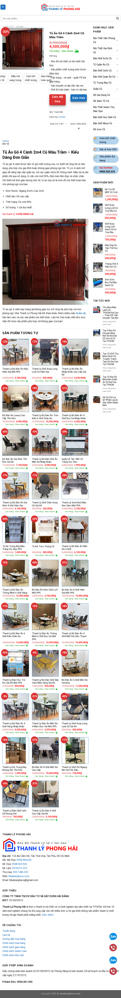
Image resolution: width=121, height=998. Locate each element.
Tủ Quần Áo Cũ (101, 64)
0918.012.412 (19, 868)
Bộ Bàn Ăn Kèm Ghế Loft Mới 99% (45, 591)
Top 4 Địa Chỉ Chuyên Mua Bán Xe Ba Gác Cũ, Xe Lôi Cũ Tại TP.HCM (110, 335)
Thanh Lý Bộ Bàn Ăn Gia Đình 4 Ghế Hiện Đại (14, 504)
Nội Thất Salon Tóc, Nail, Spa (104, 109)
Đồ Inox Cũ (99, 129)
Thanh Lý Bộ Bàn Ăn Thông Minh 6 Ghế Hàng (14, 591)
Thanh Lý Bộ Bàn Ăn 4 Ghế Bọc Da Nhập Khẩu (74, 417)
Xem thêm (47, 914)
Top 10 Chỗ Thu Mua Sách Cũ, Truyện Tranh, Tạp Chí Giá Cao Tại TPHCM (110, 359)
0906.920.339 (107, 171)
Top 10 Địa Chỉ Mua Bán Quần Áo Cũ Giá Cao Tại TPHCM (110, 381)
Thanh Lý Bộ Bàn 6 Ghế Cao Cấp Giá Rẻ (44, 812)
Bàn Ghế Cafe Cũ (102, 70)
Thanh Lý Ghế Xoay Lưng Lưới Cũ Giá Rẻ (74, 725)
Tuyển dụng (8, 930)
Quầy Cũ (97, 88)
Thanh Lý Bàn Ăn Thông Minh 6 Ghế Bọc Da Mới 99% (44, 636)
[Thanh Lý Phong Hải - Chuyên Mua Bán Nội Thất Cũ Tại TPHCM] (60, 7)
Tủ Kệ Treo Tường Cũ (43, 546)
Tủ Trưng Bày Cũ (102, 82)
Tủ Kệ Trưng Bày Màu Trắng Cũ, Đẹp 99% (13, 548)
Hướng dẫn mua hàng (13, 938)
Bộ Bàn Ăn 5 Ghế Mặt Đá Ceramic (74, 681)
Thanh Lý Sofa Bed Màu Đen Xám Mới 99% (74, 504)
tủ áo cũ (80, 313)
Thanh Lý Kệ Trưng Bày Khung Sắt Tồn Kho (14, 769)
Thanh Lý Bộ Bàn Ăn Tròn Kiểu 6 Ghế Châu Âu (45, 417)
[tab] (5, 144)
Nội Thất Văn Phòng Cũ (104, 40)
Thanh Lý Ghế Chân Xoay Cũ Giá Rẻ (45, 504)
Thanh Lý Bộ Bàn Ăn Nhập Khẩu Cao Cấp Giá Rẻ (74, 372)
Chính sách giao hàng (13, 947)
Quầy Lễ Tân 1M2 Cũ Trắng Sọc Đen (72, 460)
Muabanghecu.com (19, 876)
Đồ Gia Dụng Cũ (101, 95)
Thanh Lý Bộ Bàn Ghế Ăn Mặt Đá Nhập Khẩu (45, 460)
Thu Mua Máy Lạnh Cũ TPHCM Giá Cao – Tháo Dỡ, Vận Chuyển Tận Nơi (110, 312)
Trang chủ (8, 27)
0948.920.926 (19, 864)
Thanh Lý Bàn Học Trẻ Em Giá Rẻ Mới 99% (13, 681)
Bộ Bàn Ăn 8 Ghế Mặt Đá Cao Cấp (45, 769)
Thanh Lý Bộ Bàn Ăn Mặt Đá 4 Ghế (74, 548)
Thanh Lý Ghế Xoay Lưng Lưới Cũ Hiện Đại (45, 370)
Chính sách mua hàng (13, 943)
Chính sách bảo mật (13, 955)
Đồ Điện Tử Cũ (101, 101)
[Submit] (117, 18)
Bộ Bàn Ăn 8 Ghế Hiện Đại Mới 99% (73, 591)
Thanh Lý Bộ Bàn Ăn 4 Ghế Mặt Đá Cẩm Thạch (74, 635)
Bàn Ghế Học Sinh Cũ (104, 117)
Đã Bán (19, 27)
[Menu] (3, 7)
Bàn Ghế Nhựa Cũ (102, 123)
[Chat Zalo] (113, 959)
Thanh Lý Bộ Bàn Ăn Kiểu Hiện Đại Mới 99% (15, 370)
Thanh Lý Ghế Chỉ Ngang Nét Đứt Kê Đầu (74, 769)
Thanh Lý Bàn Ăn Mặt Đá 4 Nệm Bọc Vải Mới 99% (45, 725)
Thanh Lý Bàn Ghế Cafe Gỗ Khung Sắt (14, 812)
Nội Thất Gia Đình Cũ (102, 50)
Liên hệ (6, 935)
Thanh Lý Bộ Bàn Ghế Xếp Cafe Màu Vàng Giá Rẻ (45, 681)
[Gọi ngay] (113, 970)
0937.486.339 (20, 872)
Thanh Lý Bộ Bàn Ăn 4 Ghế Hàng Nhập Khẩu (13, 725)
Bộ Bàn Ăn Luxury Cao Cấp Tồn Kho (13, 417)
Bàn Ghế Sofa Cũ (102, 58)
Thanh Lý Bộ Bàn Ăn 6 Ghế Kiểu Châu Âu (13, 635)
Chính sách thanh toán (14, 951)
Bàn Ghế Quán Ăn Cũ (104, 76)
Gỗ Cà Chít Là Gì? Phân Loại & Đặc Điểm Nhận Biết (110, 401)
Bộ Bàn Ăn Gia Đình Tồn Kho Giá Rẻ (14, 460)
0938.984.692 (24, 859)
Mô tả (5, 144)
